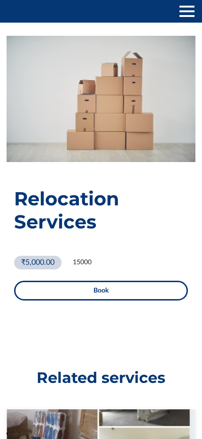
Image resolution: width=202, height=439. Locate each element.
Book (101, 290)
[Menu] (186, 11)
